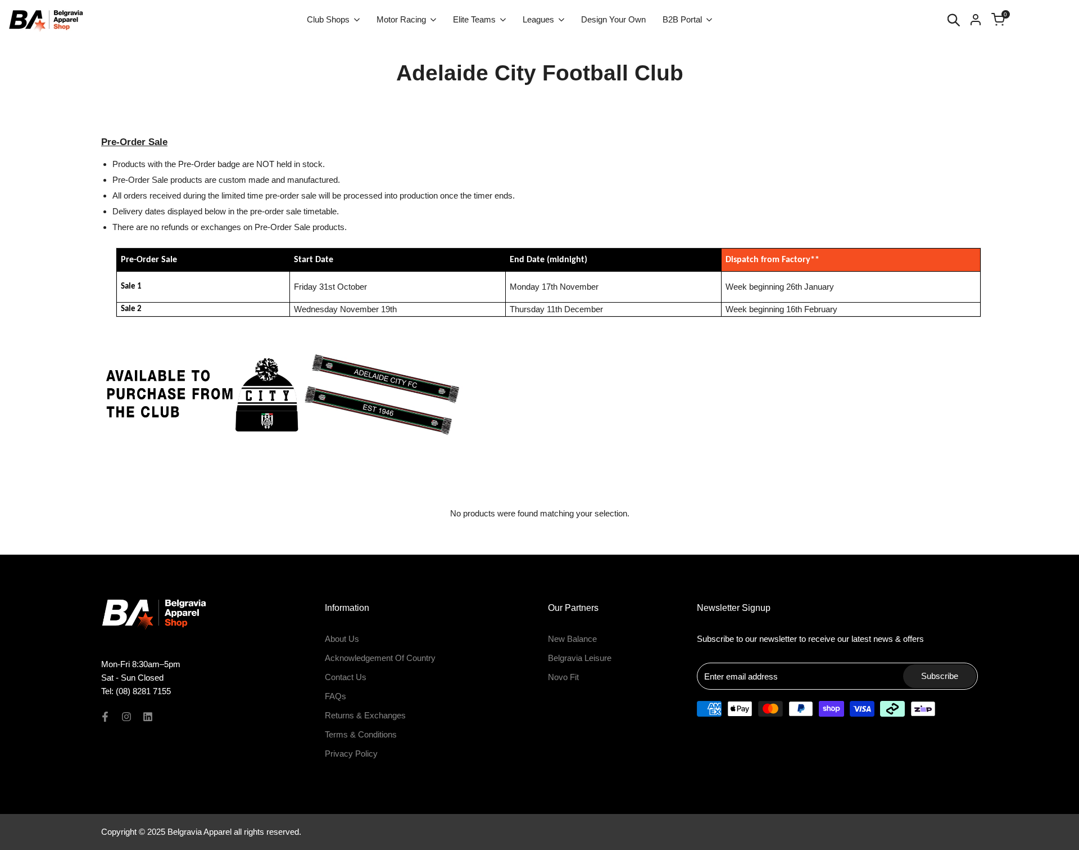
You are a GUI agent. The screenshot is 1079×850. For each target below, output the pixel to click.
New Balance (572, 639)
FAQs (335, 696)
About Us (342, 639)
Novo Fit (563, 677)
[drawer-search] (953, 20)
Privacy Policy (351, 753)
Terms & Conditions (361, 734)
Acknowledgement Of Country (380, 658)
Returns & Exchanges (365, 715)
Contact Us (345, 677)
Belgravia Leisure (579, 658)
